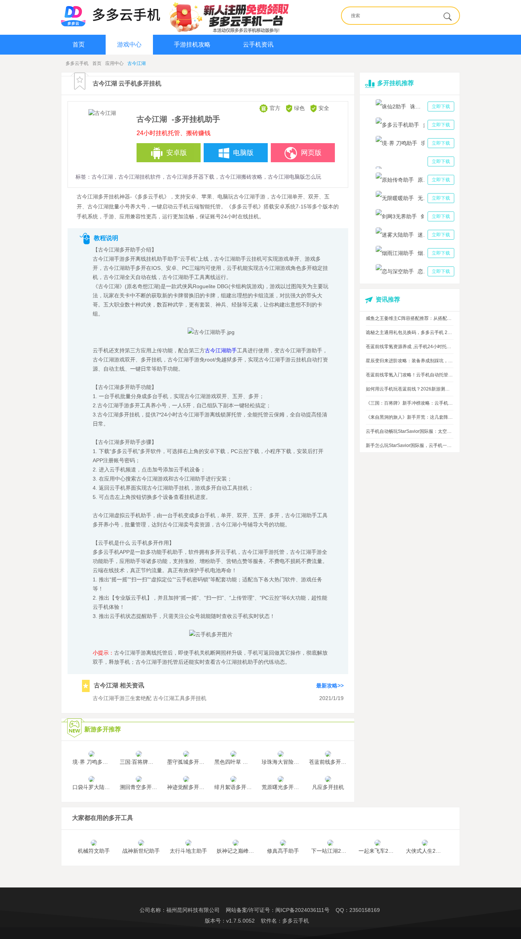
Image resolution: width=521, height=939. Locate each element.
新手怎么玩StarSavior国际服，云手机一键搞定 (409, 445)
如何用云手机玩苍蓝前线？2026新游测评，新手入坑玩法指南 (409, 389)
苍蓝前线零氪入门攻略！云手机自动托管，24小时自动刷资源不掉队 (409, 375)
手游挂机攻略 (192, 44)
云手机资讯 (258, 44)
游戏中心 (129, 44)
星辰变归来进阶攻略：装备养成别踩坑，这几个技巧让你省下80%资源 (409, 360)
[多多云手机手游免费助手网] (110, 14)
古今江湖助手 (221, 350)
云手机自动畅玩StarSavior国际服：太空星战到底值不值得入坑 (409, 431)
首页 (78, 44)
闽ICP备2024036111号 (302, 910)
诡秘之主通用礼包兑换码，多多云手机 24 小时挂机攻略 (409, 332)
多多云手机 (77, 63)
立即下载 (441, 106)
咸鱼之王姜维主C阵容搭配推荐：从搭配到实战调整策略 (409, 318)
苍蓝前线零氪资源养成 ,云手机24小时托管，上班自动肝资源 (409, 346)
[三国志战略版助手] (415, 161)
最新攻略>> (330, 685)
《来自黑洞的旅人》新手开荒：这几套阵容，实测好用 (409, 417)
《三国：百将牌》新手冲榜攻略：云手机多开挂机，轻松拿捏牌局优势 (409, 403)
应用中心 (114, 63)
